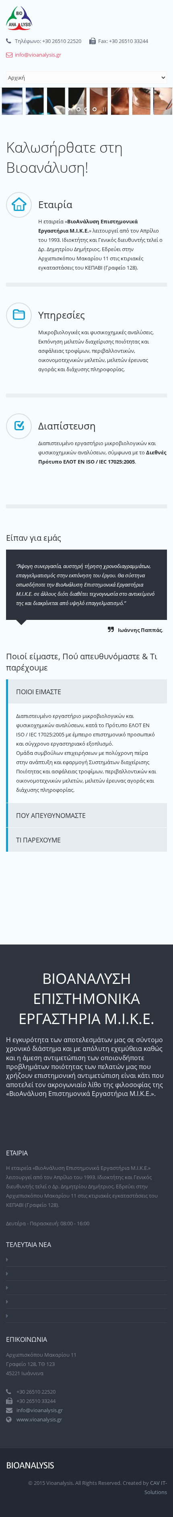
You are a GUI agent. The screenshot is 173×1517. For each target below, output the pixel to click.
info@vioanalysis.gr (38, 54)
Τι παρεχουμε (38, 840)
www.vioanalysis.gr (39, 1419)
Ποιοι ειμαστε (38, 691)
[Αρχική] (19, 18)
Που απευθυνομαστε (51, 815)
